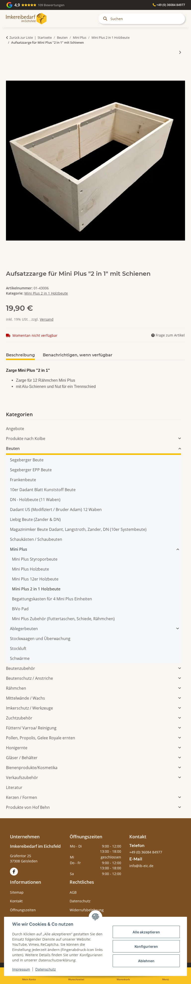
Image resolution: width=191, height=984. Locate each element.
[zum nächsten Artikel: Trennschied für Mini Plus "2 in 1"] (180, 52)
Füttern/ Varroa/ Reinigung (31, 728)
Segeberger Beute (27, 460)
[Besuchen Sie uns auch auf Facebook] (14, 872)
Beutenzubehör (20, 668)
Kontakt (16, 901)
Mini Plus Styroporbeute (34, 559)
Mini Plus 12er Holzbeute (35, 579)
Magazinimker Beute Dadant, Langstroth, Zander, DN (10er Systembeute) (78, 529)
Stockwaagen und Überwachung (40, 638)
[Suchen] (104, 19)
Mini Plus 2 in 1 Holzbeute (46, 293)
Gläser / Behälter (22, 757)
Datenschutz (45, 969)
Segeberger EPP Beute (31, 470)
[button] (93, 438)
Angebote (15, 428)
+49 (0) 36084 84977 (170, 5)
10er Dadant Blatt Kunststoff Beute (43, 489)
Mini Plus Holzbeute (30, 569)
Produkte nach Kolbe (25, 438)
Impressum (21, 969)
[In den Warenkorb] (10, 68)
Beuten (13, 448)
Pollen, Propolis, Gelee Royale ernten (40, 738)
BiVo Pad (20, 608)
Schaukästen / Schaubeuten (36, 539)
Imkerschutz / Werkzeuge (29, 708)
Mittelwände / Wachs (25, 698)
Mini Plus (18, 549)
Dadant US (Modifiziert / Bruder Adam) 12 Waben (56, 509)
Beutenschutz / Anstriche (29, 678)
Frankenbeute (23, 479)
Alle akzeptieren (146, 932)
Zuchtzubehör (19, 718)
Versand (46, 319)
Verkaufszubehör (22, 777)
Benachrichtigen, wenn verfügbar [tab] (77, 355)
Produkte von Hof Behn (28, 807)
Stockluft (18, 648)
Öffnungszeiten (23, 910)
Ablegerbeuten (24, 628)
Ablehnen (146, 961)
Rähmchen (16, 688)
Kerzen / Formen (21, 797)
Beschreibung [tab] (20, 355)
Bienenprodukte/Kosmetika (31, 767)
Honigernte (16, 747)
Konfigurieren (146, 946)
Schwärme (20, 658)
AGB (73, 892)
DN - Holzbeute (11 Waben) (35, 499)
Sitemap (17, 892)
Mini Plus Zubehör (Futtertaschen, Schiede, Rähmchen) (63, 618)
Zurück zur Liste (21, 37)
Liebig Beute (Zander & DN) (35, 519)
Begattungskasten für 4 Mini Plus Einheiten (52, 599)
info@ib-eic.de (141, 865)
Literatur (14, 787)
